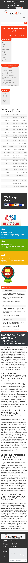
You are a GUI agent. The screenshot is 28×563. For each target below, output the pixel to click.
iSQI (7, 135)
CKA (4, 98)
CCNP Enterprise (6, 80)
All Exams (5, 546)
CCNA (3, 79)
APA (7, 118)
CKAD (4, 100)
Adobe (3, 43)
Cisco (3, 44)
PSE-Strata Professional (8, 82)
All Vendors (5, 544)
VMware (4, 51)
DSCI (7, 163)
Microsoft (6, 158)
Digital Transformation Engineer (10, 85)
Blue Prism (7, 178)
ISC (3, 46)
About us (13, 544)
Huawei (7, 129)
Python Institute (7, 152)
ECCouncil (6, 155)
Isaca (7, 183)
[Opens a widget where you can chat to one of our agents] (18, 554)
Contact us (14, 543)
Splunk (4, 52)
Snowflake (7, 149)
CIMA (3, 56)
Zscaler (4, 61)
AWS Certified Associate (8, 74)
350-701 (5, 97)
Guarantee (14, 546)
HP (7, 126)
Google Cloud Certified (7, 72)
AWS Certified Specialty (8, 75)
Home (4, 543)
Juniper (4, 47)
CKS (4, 101)
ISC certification (6, 69)
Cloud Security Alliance (7, 146)
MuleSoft (4, 54)
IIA (7, 166)
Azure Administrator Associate (10, 77)
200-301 (5, 93)
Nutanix (7, 161)
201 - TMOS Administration (20, 186)
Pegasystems (5, 49)
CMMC (4, 84)
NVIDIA (4, 59)
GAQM (7, 120)
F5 (7, 186)
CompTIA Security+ (7, 70)
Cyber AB (4, 57)
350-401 (5, 95)
